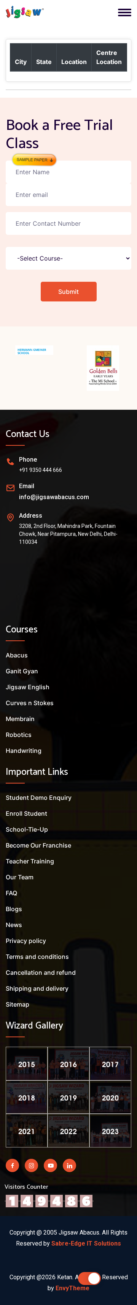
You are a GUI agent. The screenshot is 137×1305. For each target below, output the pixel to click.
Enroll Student (26, 813)
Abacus (17, 655)
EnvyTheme (72, 1288)
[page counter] (49, 1200)
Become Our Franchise (38, 845)
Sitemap (17, 1004)
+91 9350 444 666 (40, 470)
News (14, 925)
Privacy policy (26, 940)
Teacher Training (30, 861)
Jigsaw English (27, 687)
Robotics (19, 734)
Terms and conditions (37, 956)
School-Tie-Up (27, 829)
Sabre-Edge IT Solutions (86, 1243)
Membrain (20, 719)
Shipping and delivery (37, 988)
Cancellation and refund (41, 972)
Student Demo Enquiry (39, 797)
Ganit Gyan (22, 671)
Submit (68, 291)
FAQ (11, 893)
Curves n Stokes (30, 703)
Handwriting (23, 750)
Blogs (14, 909)
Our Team (19, 877)
